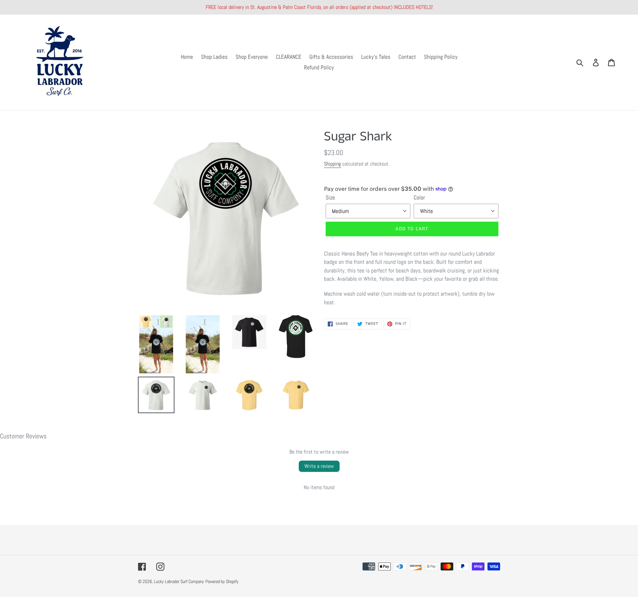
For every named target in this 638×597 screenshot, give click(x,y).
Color (419, 197)
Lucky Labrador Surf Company (179, 581)
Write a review (319, 466)
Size (330, 197)
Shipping (332, 163)
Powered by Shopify (222, 581)
